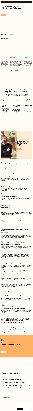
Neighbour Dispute (5, 4)
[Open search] (27, 2)
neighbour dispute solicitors (8, 327)
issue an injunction (12, 284)
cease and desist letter (22, 273)
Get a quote (3, 14)
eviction (11, 260)
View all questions (6, 397)
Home (1, 4)
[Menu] (1, 1)
